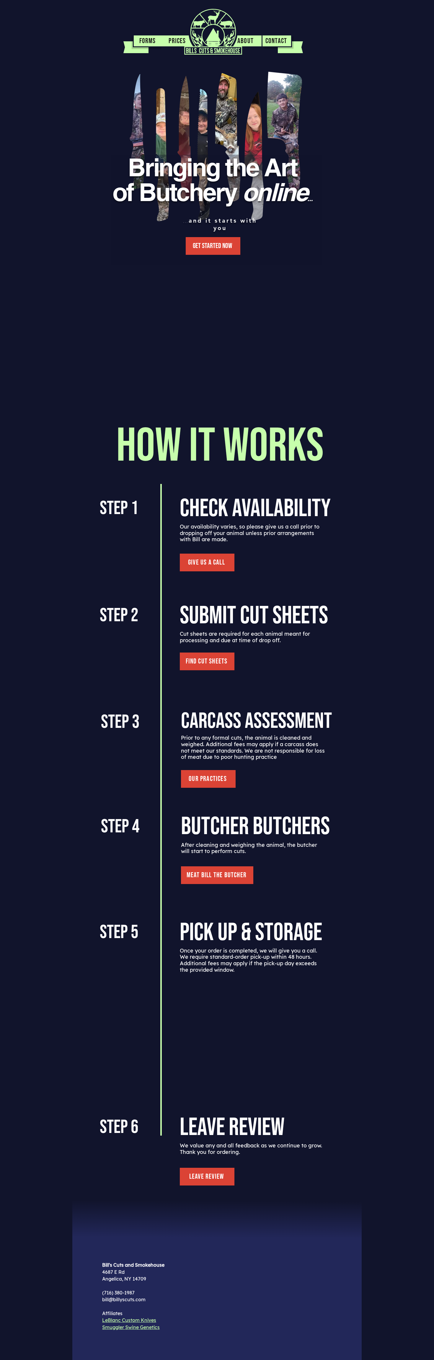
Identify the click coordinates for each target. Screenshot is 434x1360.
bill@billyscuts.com (124, 1299)
